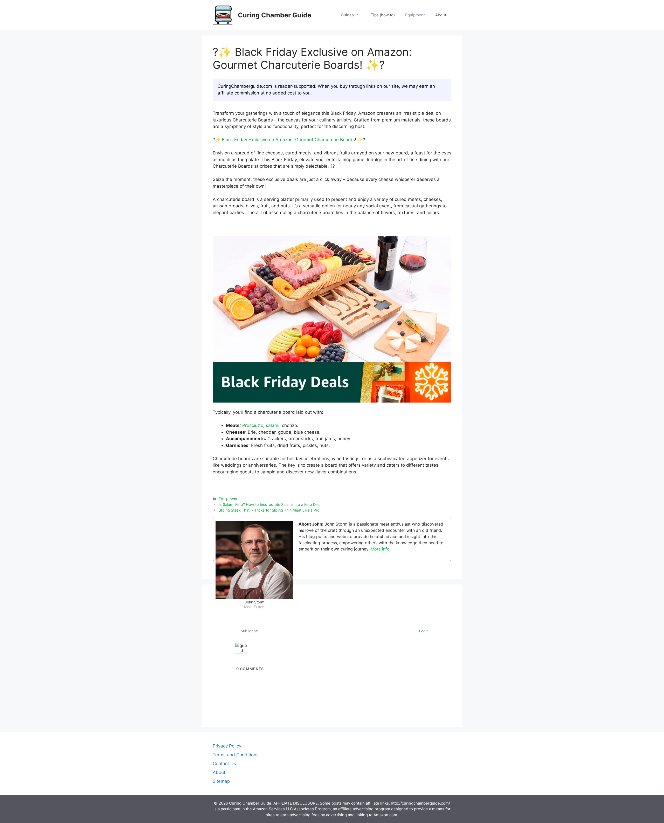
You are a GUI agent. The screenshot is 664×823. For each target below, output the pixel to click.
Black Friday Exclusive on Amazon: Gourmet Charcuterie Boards (288, 139)
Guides (347, 14)
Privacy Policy (227, 746)
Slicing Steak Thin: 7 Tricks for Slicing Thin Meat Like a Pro (269, 510)
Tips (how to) (383, 14)
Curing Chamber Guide (274, 15)
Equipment (415, 14)
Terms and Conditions (236, 754)
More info (380, 549)
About (440, 14)
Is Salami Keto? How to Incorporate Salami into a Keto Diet (269, 504)
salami (272, 425)
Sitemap (221, 781)
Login (423, 631)
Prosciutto (252, 425)
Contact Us (224, 763)
